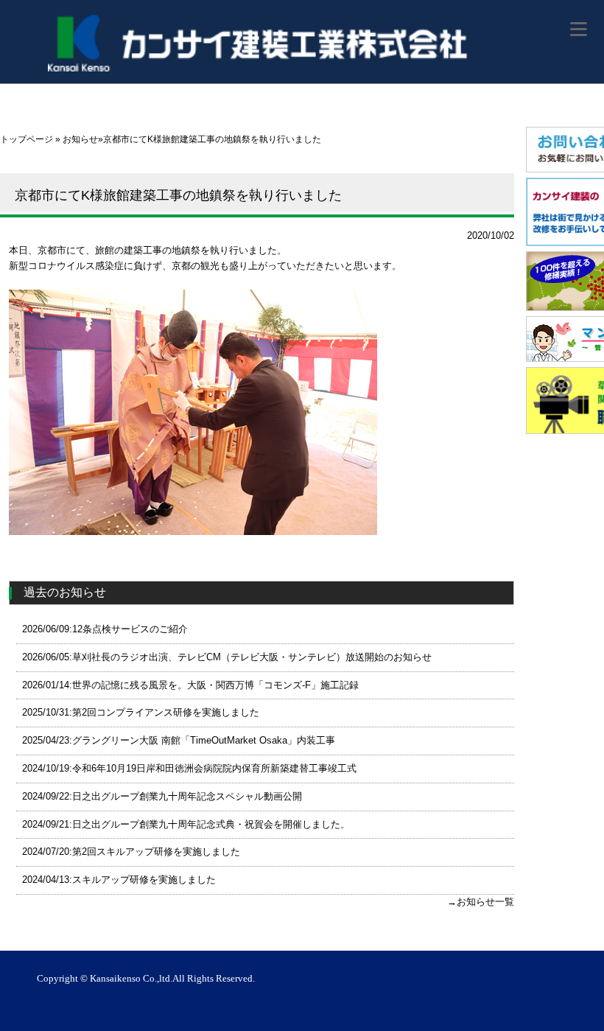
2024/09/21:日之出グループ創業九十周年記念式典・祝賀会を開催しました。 (186, 824)
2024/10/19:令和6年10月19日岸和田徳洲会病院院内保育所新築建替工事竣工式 (189, 768)
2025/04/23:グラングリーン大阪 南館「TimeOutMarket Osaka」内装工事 (178, 740)
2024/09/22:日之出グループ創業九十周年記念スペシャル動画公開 (162, 796)
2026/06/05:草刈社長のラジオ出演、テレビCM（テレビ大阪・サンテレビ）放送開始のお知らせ (227, 657)
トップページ (26, 139)
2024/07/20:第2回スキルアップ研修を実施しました (131, 851)
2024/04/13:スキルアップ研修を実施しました (119, 879)
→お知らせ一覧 (480, 901)
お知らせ (80, 139)
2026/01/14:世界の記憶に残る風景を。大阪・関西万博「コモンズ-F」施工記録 (190, 685)
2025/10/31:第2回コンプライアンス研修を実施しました (140, 712)
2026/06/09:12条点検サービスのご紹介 (105, 629)
